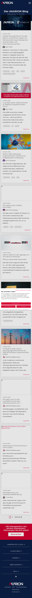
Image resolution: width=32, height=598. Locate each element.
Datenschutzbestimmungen (23, 290)
